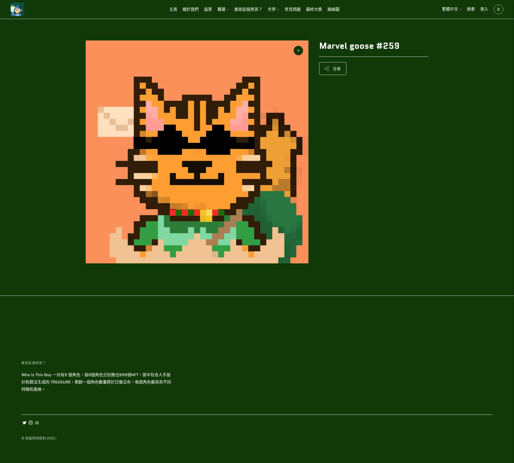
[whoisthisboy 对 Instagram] (31, 423)
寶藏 (221, 9)
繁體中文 (450, 9)
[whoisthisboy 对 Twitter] (24, 423)
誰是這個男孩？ (248, 9)
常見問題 (293, 9)
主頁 (173, 9)
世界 (272, 9)
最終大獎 (314, 9)
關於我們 (191, 9)
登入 (484, 9)
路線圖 (333, 9)
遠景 (208, 9)
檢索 (471, 9)
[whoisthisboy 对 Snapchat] (37, 423)
